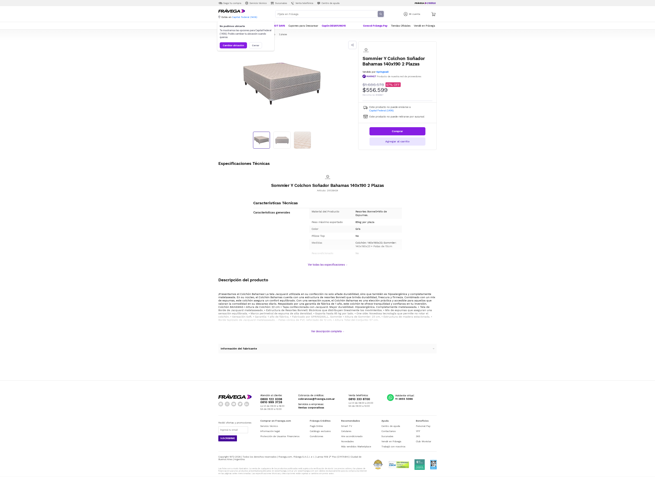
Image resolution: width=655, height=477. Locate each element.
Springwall (382, 71)
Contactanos (388, 431)
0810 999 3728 (271, 402)
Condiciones (316, 436)
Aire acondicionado (351, 436)
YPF (418, 431)
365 (418, 436)
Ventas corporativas (311, 407)
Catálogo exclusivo (320, 431)
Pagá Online (316, 426)
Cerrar (255, 45)
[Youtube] (233, 404)
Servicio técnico (269, 426)
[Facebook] (220, 404)
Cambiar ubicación (233, 45)
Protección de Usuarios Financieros (280, 436)
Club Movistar (423, 441)
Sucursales (387, 436)
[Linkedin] (246, 404)
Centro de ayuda (390, 426)
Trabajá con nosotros (393, 446)
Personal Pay (423, 426)
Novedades (347, 441)
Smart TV (346, 426)
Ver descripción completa (326, 331)
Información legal (270, 431)
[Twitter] (240, 404)
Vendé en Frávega (391, 441)
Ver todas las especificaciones (326, 264)
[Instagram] (227, 404)
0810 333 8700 (359, 399)
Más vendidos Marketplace (356, 446)
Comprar (397, 131)
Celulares (346, 431)
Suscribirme (227, 438)
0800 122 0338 (271, 399)
